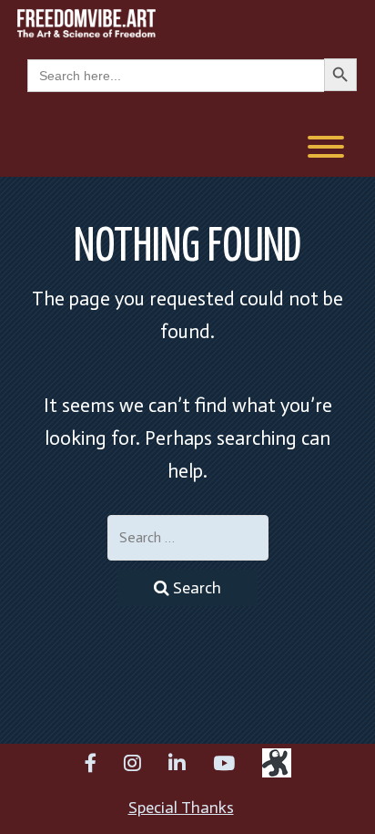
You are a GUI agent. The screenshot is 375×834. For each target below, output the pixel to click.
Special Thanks (181, 808)
